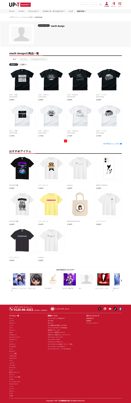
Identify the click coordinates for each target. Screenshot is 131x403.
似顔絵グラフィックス (54, 330)
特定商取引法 (90, 318)
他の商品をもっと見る (111, 144)
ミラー (11, 360)
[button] (121, 280)
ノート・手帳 (13, 353)
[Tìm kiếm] (100, 4)
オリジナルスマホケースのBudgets (57, 327)
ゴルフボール (13, 358)
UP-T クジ (50, 323)
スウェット (12, 330)
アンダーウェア (13, 384)
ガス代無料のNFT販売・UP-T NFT (57, 325)
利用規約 (88, 320)
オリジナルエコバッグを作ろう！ (57, 346)
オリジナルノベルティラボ (55, 337)
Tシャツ (11, 11)
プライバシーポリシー (92, 323)
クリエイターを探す (27, 17)
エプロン (11, 379)
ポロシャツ (12, 323)
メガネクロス (13, 356)
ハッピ (11, 386)
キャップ (11, 374)
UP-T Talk (50, 320)
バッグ (71, 11)
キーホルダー (13, 346)
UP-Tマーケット (14, 17)
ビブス (11, 393)
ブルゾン (11, 391)
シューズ (11, 363)
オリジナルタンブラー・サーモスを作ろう (59, 349)
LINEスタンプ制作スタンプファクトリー (59, 335)
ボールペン (12, 351)
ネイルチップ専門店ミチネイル (56, 332)
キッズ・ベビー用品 (14, 377)
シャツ (11, 325)
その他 (11, 395)
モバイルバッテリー (14, 337)
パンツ (11, 327)
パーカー (21, 11)
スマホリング (13, 339)
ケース (11, 370)
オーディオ (12, 367)
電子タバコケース (14, 372)
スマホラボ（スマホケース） (56, 342)
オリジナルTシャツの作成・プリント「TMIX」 (60, 344)
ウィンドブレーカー (14, 381)
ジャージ (11, 388)
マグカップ (12, 344)
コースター (12, 365)
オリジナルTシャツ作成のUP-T (56, 318)
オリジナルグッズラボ (54, 339)
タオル (11, 332)
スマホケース (13, 335)
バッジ (11, 349)
